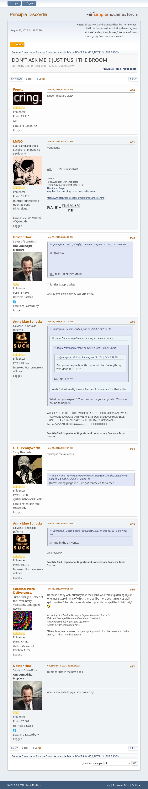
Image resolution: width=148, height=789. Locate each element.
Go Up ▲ (136, 785)
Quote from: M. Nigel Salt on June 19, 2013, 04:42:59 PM (88, 357)
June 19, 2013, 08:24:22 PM (60, 237)
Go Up (14, 747)
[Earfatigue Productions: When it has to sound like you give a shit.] (14, 213)
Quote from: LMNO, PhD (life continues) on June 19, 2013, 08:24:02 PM (89, 244)
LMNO (18, 141)
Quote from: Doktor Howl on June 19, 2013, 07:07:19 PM (81, 329)
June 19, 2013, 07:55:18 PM (60, 89)
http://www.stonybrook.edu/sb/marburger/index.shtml (75, 197)
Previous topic (112, 69)
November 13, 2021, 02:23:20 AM (63, 665)
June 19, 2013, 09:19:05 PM (60, 588)
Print (133, 79)
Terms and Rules (121, 785)
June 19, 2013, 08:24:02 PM (60, 141)
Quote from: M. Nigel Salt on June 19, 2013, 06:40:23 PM (84, 338)
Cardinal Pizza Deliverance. (24, 591)
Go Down (16, 79)
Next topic (129, 69)
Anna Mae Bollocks (27, 321)
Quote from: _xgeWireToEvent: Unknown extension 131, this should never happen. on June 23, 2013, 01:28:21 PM (88, 477)
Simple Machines (33, 785)
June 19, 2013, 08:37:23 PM (60, 321)
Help (108, 785)
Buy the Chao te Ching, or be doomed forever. (71, 191)
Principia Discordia (28, 14)
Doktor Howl (23, 237)
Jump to (86, 763)
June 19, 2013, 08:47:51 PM (60, 447)
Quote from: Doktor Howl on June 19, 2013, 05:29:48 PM (86, 348)
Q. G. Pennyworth (26, 448)
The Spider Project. (57, 188)
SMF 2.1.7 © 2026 (15, 785)
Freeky (18, 89)
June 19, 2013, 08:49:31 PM (60, 523)
